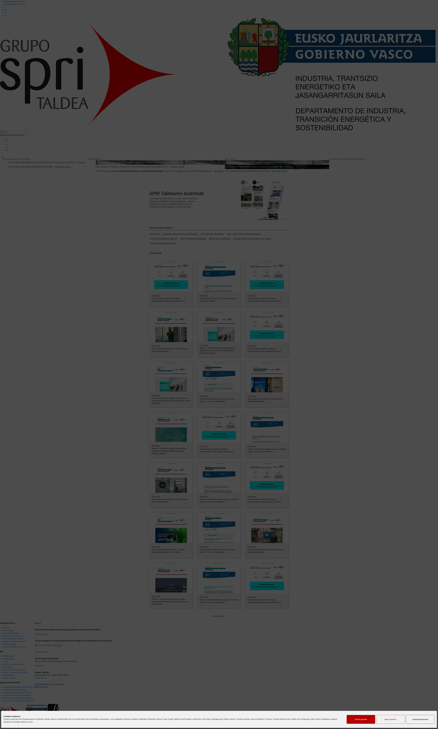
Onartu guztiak (361, 719)
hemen (232, 719)
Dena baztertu (390, 719)
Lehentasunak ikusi (420, 719)
